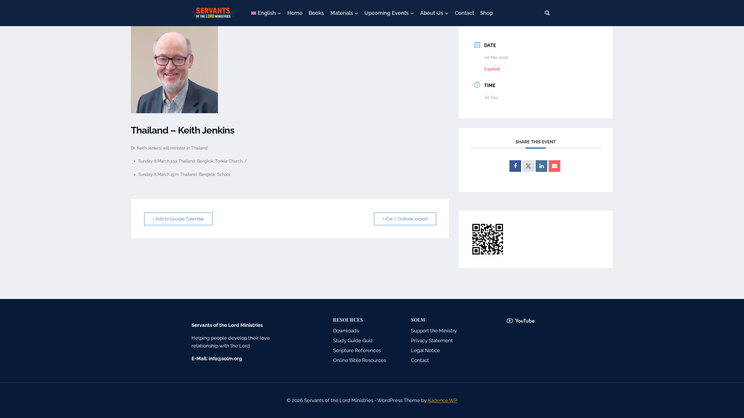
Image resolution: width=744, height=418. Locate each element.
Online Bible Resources (359, 360)
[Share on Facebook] (515, 166)
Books (316, 13)
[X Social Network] (528, 166)
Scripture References (357, 350)
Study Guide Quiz (353, 340)
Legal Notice (425, 350)
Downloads (346, 331)
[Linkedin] (541, 166)
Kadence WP (442, 400)
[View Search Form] (547, 13)
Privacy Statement (432, 340)
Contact (464, 13)
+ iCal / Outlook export (405, 218)
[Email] (554, 166)
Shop (486, 13)
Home (295, 13)
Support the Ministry (434, 331)
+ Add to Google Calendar (178, 218)
